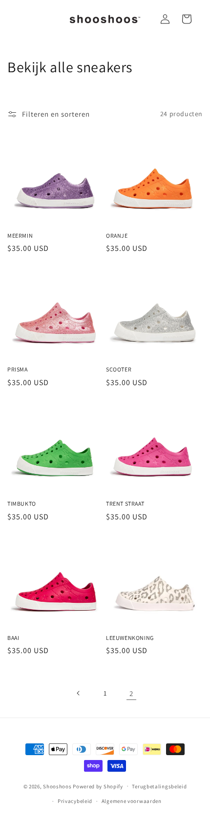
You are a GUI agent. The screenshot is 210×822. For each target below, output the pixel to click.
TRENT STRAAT (125, 503)
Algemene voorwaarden (132, 801)
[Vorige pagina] (78, 693)
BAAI (13, 637)
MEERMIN (20, 235)
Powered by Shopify (98, 785)
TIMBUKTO (21, 503)
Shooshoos (57, 785)
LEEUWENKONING (130, 637)
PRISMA (17, 369)
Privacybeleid (75, 801)
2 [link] (131, 693)
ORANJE (117, 235)
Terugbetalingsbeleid (159, 786)
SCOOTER (118, 369)
